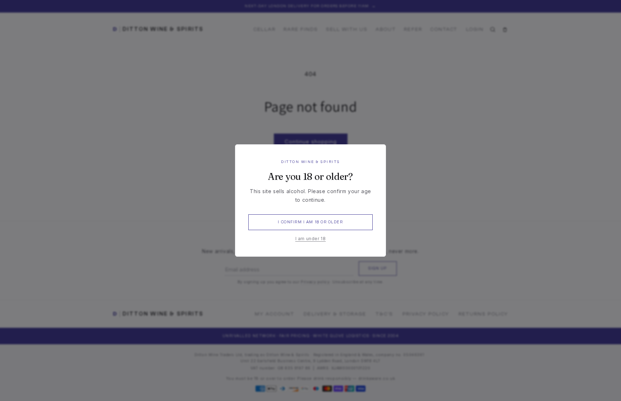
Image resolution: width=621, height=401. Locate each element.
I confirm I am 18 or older (310, 222)
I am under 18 (310, 238)
